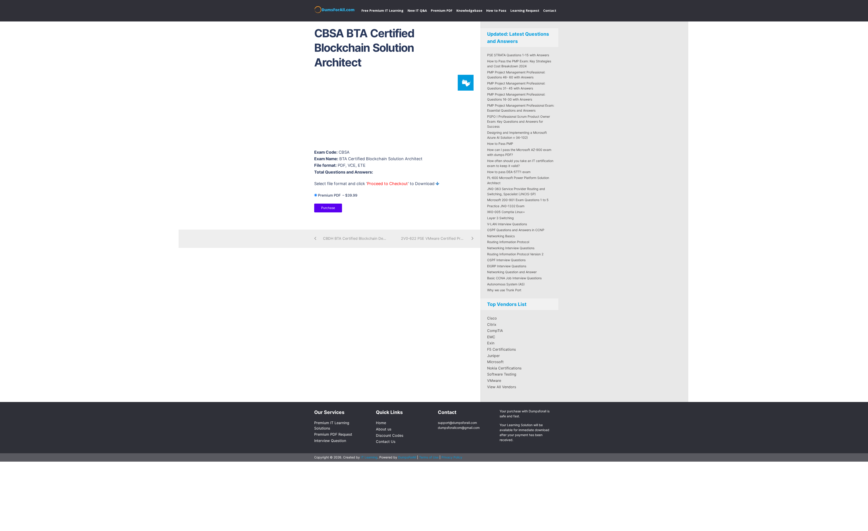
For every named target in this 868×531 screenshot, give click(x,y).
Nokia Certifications (504, 368)
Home (381, 423)
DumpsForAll (407, 457)
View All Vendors (501, 387)
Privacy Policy (451, 457)
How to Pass (496, 10)
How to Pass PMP (500, 144)
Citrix (491, 324)
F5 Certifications (501, 349)
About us (383, 429)
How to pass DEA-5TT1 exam (509, 172)
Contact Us (385, 441)
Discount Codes (389, 435)
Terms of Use (429, 457)
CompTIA (495, 330)
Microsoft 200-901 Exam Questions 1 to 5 (518, 200)
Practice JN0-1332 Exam (505, 206)
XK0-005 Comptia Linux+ (506, 212)
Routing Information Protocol (508, 242)
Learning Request (524, 10)
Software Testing (501, 374)
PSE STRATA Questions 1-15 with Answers (518, 55)
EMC (491, 337)
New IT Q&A (417, 10)
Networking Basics (501, 236)
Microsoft (495, 361)
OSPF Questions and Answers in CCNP (515, 230)
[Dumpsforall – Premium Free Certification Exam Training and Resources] (335, 8)
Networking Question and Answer (512, 272)
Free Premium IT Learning (382, 10)
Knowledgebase (469, 10)
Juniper (493, 355)
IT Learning (369, 457)
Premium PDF (441, 10)
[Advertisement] (393, 111)
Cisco (492, 318)
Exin (490, 343)
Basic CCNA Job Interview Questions (514, 278)
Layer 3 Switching (500, 218)
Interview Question (330, 440)
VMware (494, 380)
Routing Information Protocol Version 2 (515, 254)
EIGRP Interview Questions (506, 266)
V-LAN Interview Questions (507, 224)
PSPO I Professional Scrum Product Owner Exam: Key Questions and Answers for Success (518, 122)
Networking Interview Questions (510, 248)
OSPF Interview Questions (506, 260)
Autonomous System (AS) (506, 284)
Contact (549, 10)
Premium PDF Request (333, 434)
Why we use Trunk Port (504, 290)
